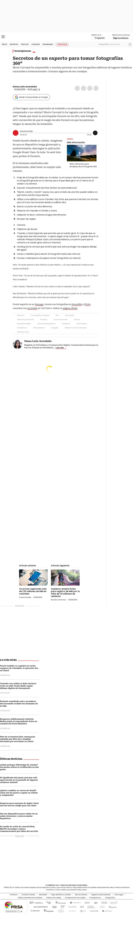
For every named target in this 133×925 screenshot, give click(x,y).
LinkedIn (89, 88)
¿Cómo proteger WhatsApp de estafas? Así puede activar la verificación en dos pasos (19, 767)
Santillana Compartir (74, 902)
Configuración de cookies (75, 898)
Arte (57, 315)
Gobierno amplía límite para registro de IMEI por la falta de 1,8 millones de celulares (65, 592)
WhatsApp (96, 88)
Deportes (14, 44)
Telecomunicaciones (25, 319)
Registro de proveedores (101, 895)
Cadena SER (86, 902)
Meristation (106, 910)
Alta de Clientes (81, 895)
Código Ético (110, 898)
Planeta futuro (101, 906)
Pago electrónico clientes (61, 895)
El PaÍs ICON (71, 910)
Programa (100, 38)
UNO (53, 906)
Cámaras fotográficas (46, 323)
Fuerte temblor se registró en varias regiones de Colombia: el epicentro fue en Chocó (19, 668)
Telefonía (20, 315)
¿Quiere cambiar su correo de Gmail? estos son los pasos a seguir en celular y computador (19, 792)
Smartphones (22, 51)
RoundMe (77, 304)
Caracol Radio (66, 37)
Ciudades (35, 44)
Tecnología (69, 315)
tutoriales (32, 308)
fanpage (39, 304)
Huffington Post (39, 906)
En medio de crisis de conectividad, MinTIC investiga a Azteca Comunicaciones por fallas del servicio (19, 828)
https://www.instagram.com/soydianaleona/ (42, 86)
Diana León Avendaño (25, 86)
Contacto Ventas (28, 895)
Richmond (35, 910)
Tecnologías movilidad (40, 315)
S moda (82, 910)
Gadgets (54, 328)
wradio (61, 906)
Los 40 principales (47, 902)
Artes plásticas (39, 328)
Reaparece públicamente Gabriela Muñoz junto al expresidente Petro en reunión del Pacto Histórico (18, 721)
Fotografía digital (24, 323)
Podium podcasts (60, 910)
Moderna (48, 910)
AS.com (95, 902)
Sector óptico (81, 323)
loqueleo (93, 910)
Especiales (62, 44)
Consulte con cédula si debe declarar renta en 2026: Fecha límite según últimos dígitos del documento (18, 685)
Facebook (77, 88)
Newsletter (124, 44)
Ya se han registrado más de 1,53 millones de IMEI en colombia (32, 591)
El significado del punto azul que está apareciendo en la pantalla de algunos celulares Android (19, 780)
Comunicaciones (60, 319)
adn (104, 902)
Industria (43, 319)
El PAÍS (36, 902)
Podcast (25, 44)
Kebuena (112, 906)
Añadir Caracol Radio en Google (33, 97)
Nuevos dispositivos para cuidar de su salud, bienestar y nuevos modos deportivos (19, 816)
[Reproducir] (15, 133)
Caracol (113, 902)
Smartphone (22, 328)
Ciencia (77, 319)
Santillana (59, 902)
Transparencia (95, 898)
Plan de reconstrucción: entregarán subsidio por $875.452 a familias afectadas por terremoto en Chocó (17, 739)
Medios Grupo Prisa (13, 911)
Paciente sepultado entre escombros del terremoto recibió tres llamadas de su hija (19, 703)
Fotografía (66, 323)
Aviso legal (119, 895)
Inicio (4, 44)
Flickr (87, 304)
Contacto (13, 895)
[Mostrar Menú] (3, 36)
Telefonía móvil (23, 332)
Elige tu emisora (120, 38)
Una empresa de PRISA (13, 905)
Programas (47, 44)
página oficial (70, 308)
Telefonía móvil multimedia (76, 328)
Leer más (60, 348)
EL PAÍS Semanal (90, 906)
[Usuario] (130, 44)
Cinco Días (71, 906)
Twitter (83, 88)
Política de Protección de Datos (30, 898)
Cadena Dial (81, 906)
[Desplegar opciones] (95, 133)
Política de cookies (53, 898)
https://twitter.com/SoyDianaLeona (39, 86)
